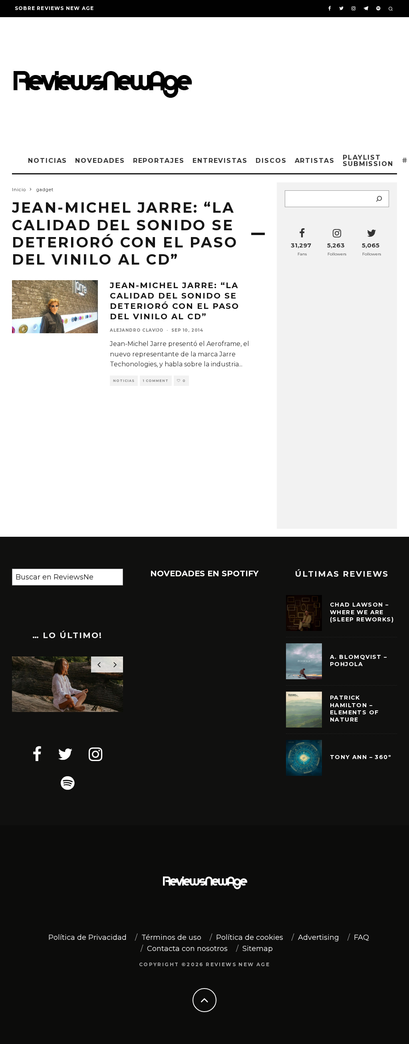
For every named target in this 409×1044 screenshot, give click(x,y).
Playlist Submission (368, 161)
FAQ (361, 937)
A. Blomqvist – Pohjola (358, 660)
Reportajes (159, 160)
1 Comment (156, 381)
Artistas (315, 160)
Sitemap (257, 948)
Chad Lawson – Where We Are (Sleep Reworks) (362, 612)
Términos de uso (171, 937)
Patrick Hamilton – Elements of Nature (354, 708)
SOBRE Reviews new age (54, 8)
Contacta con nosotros (187, 948)
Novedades (100, 160)
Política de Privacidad (87, 937)
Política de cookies (249, 937)
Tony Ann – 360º (360, 757)
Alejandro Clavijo (136, 330)
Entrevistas (220, 160)
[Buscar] (379, 198)
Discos (271, 160)
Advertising (318, 937)
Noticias (47, 160)
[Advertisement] (305, 81)
